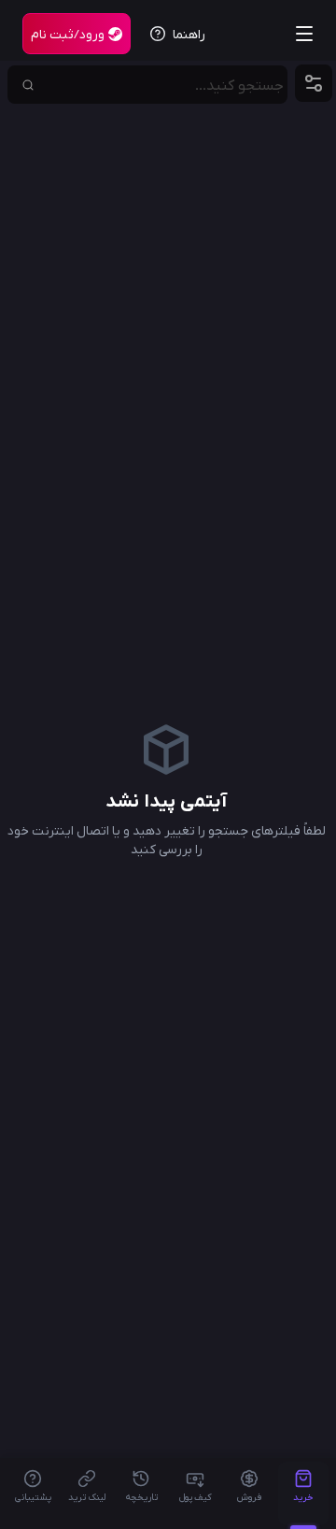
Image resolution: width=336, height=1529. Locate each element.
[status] (77, 33)
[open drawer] (304, 33)
